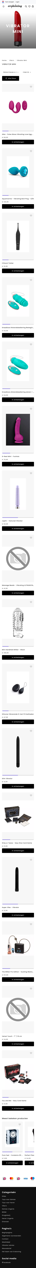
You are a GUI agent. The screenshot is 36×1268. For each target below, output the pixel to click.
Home (4, 60)
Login (17, 2)
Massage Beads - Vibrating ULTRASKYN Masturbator (18, 585)
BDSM (4, 1212)
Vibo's (11, 60)
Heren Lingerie (7, 1218)
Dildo (4, 1196)
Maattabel (6, 1242)
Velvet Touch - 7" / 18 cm (12, 1036)
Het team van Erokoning (11, 1252)
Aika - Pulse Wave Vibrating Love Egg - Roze (18, 134)
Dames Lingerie (8, 1209)
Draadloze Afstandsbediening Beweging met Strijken (18, 328)
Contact (5, 1239)
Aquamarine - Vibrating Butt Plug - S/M (18, 199)
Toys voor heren (8, 1203)
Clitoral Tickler (8, 263)
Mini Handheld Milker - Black (13, 650)
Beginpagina (7, 1233)
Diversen (5, 1222)
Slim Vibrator (7, 779)
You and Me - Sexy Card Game (14, 1101)
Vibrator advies (8, 1245)
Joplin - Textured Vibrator (12, 521)
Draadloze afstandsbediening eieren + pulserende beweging (18, 392)
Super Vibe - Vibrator (10, 907)
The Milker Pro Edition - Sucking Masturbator (18, 972)
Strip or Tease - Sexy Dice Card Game (17, 843)
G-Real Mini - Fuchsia (10, 456)
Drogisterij (6, 1215)
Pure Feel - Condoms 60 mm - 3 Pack (12, 1155)
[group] (18, 107)
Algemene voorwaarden (11, 1236)
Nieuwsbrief (6, 1248)
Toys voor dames (9, 1199)
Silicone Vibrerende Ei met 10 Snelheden (18, 714)
